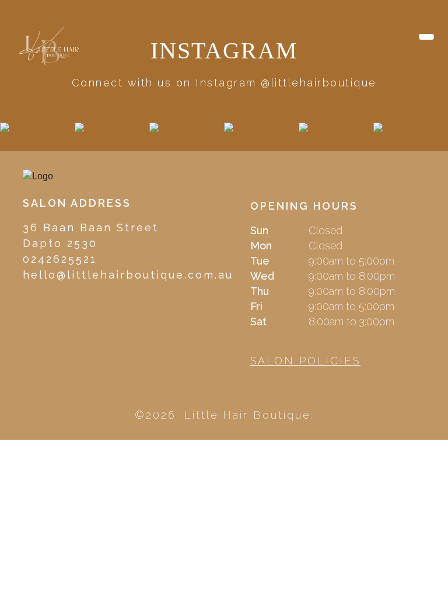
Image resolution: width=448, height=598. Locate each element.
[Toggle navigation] (426, 37)
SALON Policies (305, 360)
